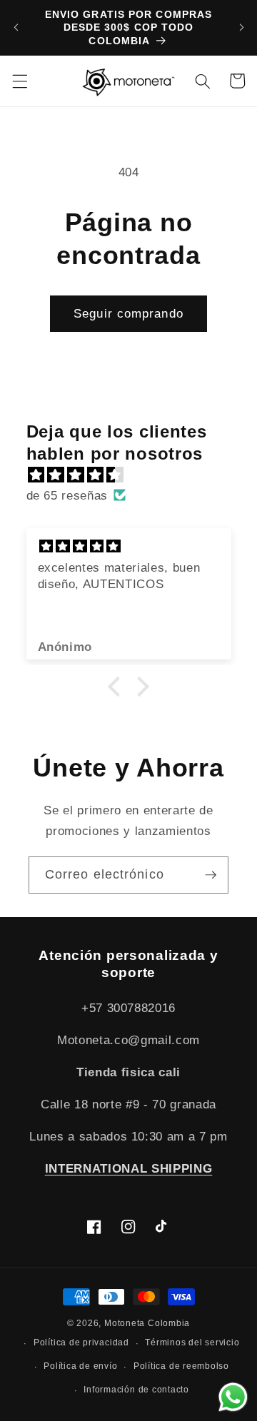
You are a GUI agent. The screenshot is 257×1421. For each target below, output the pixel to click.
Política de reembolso (181, 1366)
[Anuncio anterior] (15, 28)
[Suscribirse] (210, 875)
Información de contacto (136, 1390)
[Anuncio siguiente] (241, 28)
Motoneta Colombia (147, 1323)
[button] (19, 81)
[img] (136, 475)
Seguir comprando (128, 313)
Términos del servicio (192, 1342)
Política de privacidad (81, 1342)
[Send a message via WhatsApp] (233, 1397)
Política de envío (80, 1366)
